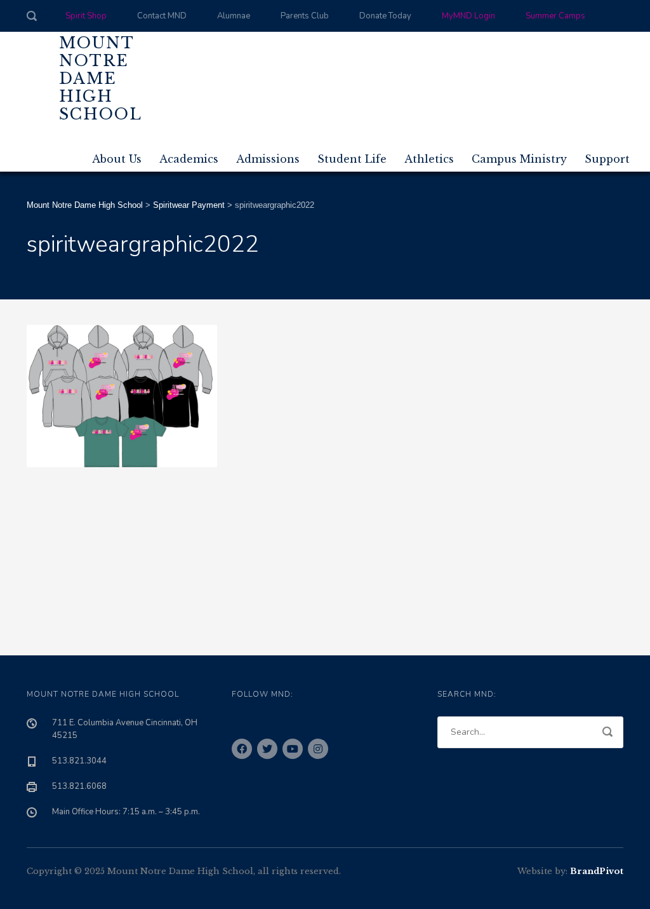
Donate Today (385, 16)
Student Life (352, 159)
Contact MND (162, 16)
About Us (117, 159)
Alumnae (233, 16)
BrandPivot (596, 871)
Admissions (268, 159)
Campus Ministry (519, 159)
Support (607, 159)
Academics (188, 159)
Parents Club (305, 16)
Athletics (429, 159)
